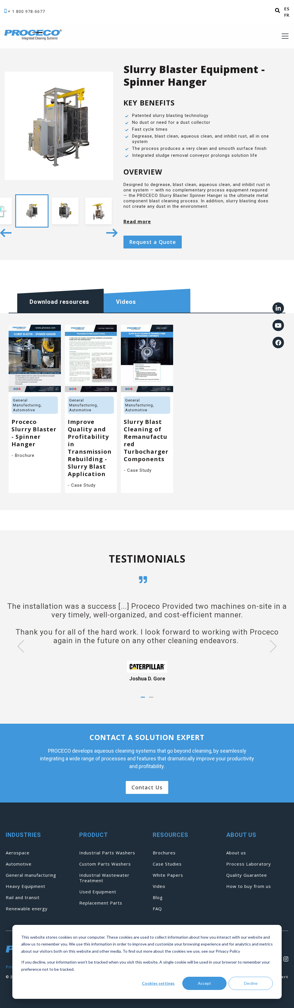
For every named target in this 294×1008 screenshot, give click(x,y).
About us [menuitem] (236, 853)
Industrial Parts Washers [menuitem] (107, 853)
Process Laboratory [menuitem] (248, 864)
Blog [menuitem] (158, 897)
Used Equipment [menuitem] (97, 892)
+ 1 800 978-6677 (26, 11)
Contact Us (147, 787)
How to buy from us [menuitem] (248, 886)
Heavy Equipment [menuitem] (25, 886)
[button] (143, 697)
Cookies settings (158, 983)
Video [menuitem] (159, 886)
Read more (137, 221)
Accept (204, 983)
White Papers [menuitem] (168, 875)
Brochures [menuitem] (164, 853)
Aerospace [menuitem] (18, 853)
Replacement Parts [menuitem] (100, 903)
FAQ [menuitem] (157, 908)
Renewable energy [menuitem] (27, 908)
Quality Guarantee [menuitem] (246, 875)
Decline (251, 983)
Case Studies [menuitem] (167, 864)
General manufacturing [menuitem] (31, 875)
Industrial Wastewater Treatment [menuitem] (104, 877)
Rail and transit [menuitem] (23, 897)
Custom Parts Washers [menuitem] (105, 864)
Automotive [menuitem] (19, 864)
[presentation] (17, 647)
